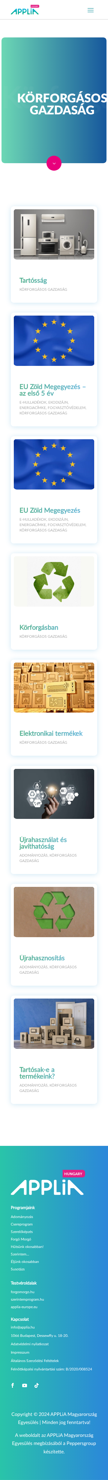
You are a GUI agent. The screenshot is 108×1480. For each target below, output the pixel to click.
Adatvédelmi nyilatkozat (30, 1344)
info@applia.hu (23, 1327)
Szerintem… (20, 1254)
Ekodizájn (58, 402)
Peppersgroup (81, 1443)
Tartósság (33, 280)
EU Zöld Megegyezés (50, 510)
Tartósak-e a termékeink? (37, 1073)
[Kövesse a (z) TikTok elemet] (36, 1385)
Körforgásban (39, 627)
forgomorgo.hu (22, 1292)
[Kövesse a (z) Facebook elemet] (12, 1385)
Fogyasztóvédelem (67, 408)
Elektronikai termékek (51, 733)
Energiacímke (33, 408)
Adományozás (34, 855)
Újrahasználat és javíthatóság (43, 843)
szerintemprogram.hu (27, 1299)
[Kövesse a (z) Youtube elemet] (24, 1385)
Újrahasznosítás (42, 958)
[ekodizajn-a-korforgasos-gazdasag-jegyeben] (54, 169)
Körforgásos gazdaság (43, 289)
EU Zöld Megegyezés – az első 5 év (53, 390)
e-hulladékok (33, 402)
